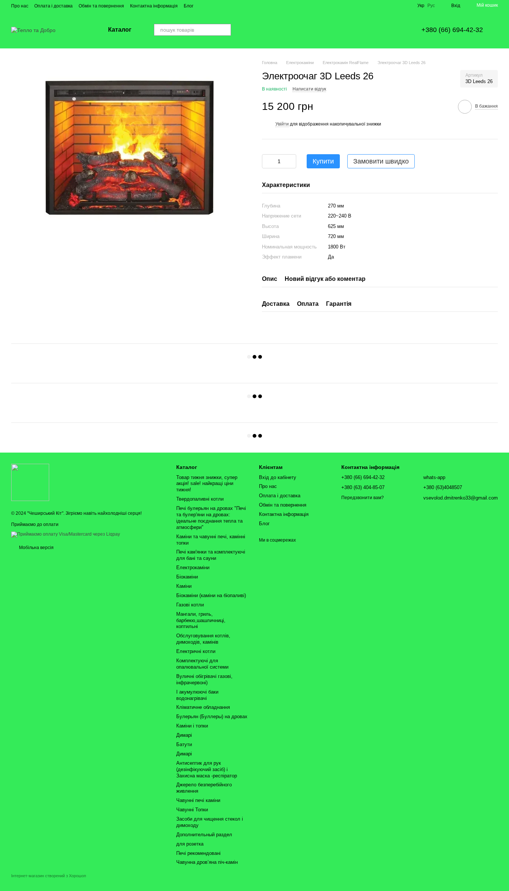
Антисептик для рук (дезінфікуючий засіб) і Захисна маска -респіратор (206, 769)
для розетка (189, 844)
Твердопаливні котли (200, 499)
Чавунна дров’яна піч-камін (207, 862)
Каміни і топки (192, 726)
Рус (431, 5)
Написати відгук (309, 89)
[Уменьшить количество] (267, 161)
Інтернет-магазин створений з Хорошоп (48, 875)
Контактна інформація (154, 6)
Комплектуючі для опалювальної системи (202, 664)
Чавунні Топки (192, 809)
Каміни (184, 586)
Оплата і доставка (53, 6)
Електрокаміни (192, 567)
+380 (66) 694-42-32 (452, 29)
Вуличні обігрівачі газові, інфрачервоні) (204, 679)
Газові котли (190, 605)
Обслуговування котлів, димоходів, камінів (203, 639)
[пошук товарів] (225, 30)
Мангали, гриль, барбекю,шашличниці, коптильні (200, 620)
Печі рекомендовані (198, 853)
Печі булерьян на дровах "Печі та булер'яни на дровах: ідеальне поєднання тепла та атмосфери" (211, 517)
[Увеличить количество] (290, 161)
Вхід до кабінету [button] (277, 477)
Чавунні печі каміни (198, 800)
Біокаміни (187, 577)
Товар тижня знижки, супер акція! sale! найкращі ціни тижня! (206, 484)
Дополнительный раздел (204, 834)
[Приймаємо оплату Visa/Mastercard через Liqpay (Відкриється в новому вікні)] (65, 534)
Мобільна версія (36, 547)
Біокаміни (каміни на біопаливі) (211, 595)
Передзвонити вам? (362, 497)
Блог (188, 6)
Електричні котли (195, 651)
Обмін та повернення (101, 6)
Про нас (19, 6)
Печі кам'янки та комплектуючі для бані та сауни (210, 555)
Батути (184, 744)
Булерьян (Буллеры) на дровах (211, 716)
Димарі (184, 735)
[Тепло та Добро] (30, 482)
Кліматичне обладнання (203, 707)
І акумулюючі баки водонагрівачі (197, 695)
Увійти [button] (282, 124)
